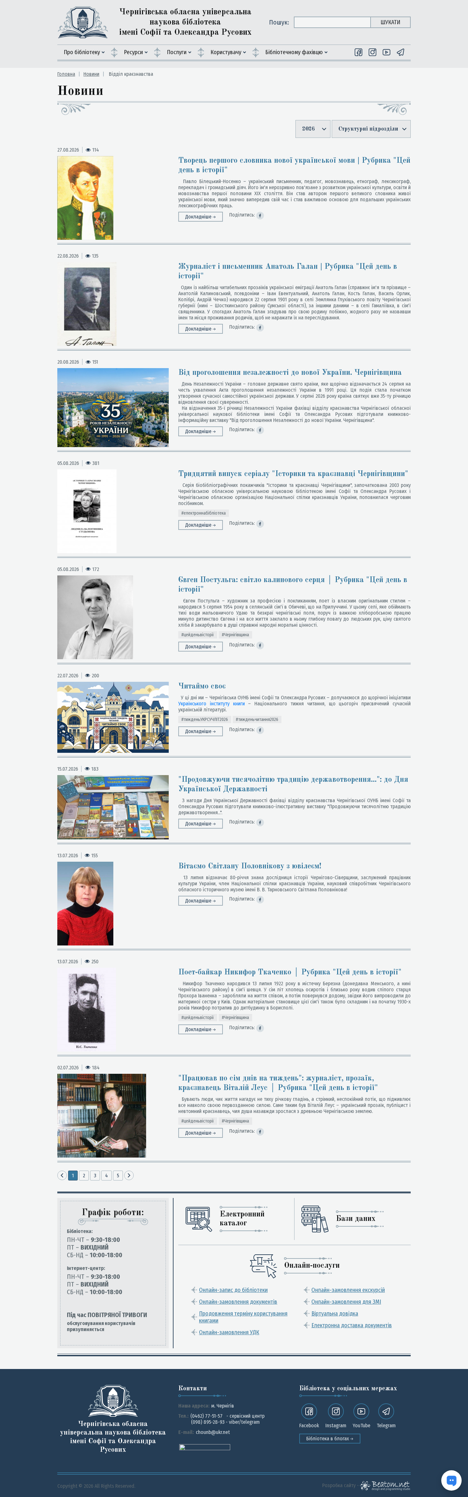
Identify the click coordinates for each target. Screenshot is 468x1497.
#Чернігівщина (235, 635)
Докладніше (199, 217)
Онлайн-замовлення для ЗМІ (346, 1301)
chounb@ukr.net (213, 1432)
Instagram (335, 1425)
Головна (66, 74)
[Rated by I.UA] (204, 1447)
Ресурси (133, 52)
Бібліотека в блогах (328, 1439)
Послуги (177, 52)
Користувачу (225, 52)
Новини (91, 74)
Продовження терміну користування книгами (243, 1317)
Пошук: (279, 22)
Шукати (390, 22)
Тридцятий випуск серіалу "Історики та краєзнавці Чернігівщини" (293, 474)
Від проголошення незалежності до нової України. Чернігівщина (290, 373)
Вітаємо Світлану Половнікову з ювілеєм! (249, 866)
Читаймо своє (202, 686)
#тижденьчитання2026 (257, 719)
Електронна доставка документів (351, 1325)
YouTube (361, 1425)
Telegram (386, 1425)
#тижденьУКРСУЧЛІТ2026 (204, 719)
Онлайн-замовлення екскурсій (348, 1290)
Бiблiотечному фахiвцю (294, 52)
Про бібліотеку (82, 52)
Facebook (309, 1425)
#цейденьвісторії (197, 635)
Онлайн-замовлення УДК (229, 1332)
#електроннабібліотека (203, 513)
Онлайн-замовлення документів (238, 1301)
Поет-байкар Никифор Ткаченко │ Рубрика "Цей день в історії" (289, 972)
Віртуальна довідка (334, 1313)
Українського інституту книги (211, 704)
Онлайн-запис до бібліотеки (233, 1290)
